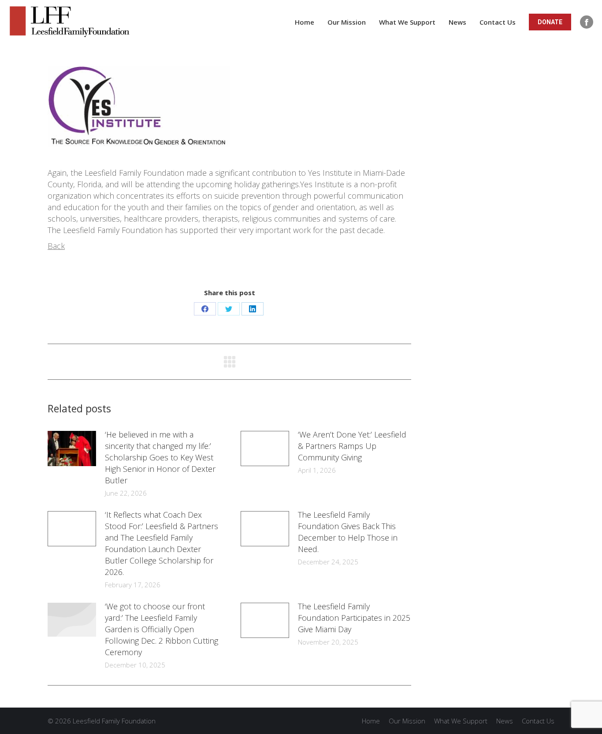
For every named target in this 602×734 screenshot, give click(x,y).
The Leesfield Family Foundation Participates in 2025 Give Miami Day (354, 617)
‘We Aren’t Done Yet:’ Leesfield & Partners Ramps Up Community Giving (352, 446)
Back (56, 246)
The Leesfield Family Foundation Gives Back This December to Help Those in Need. (348, 531)
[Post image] (72, 448)
